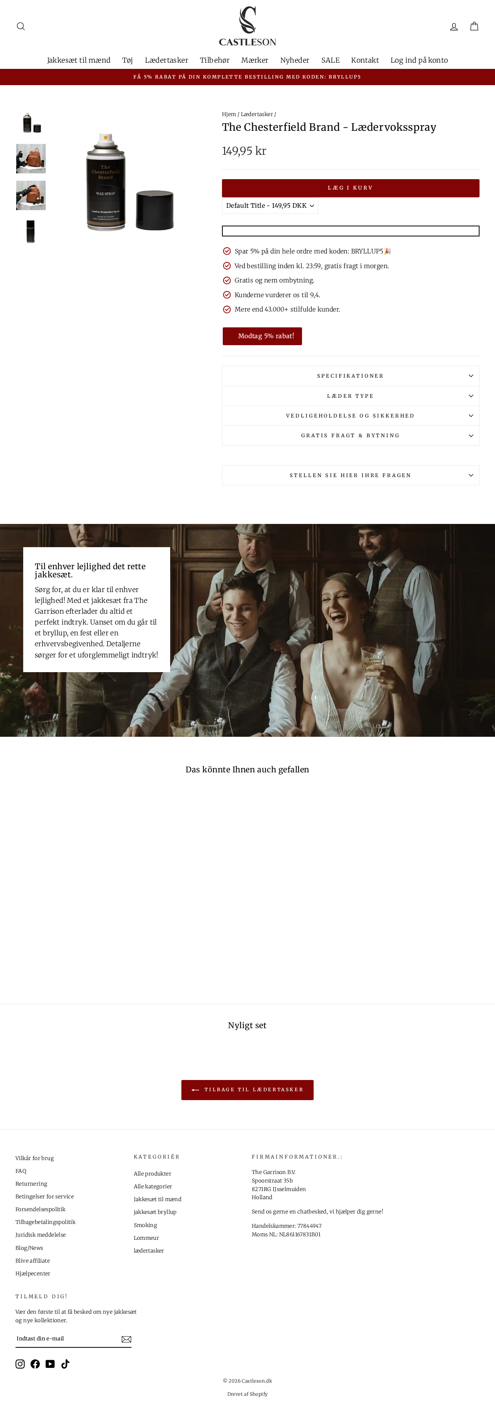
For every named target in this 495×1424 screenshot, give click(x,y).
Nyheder (295, 60)
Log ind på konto (419, 60)
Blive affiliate (32, 1261)
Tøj (127, 60)
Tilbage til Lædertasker (253, 1089)
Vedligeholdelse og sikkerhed (351, 415)
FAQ (20, 1171)
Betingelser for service (44, 1196)
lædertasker (149, 1251)
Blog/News (29, 1248)
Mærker (254, 60)
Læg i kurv (351, 188)
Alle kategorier (153, 1186)
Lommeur (146, 1238)
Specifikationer (351, 376)
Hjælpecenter (33, 1273)
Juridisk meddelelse (40, 1235)
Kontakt (365, 60)
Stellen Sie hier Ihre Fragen (351, 475)
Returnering (31, 1184)
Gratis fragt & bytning (350, 435)
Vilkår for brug (34, 1158)
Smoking (145, 1225)
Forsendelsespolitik (40, 1209)
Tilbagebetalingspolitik (45, 1222)
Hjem (229, 114)
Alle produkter (153, 1174)
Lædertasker (166, 60)
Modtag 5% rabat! (266, 336)
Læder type (350, 396)
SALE (330, 60)
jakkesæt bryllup (155, 1212)
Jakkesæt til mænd (79, 60)
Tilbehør (215, 60)
